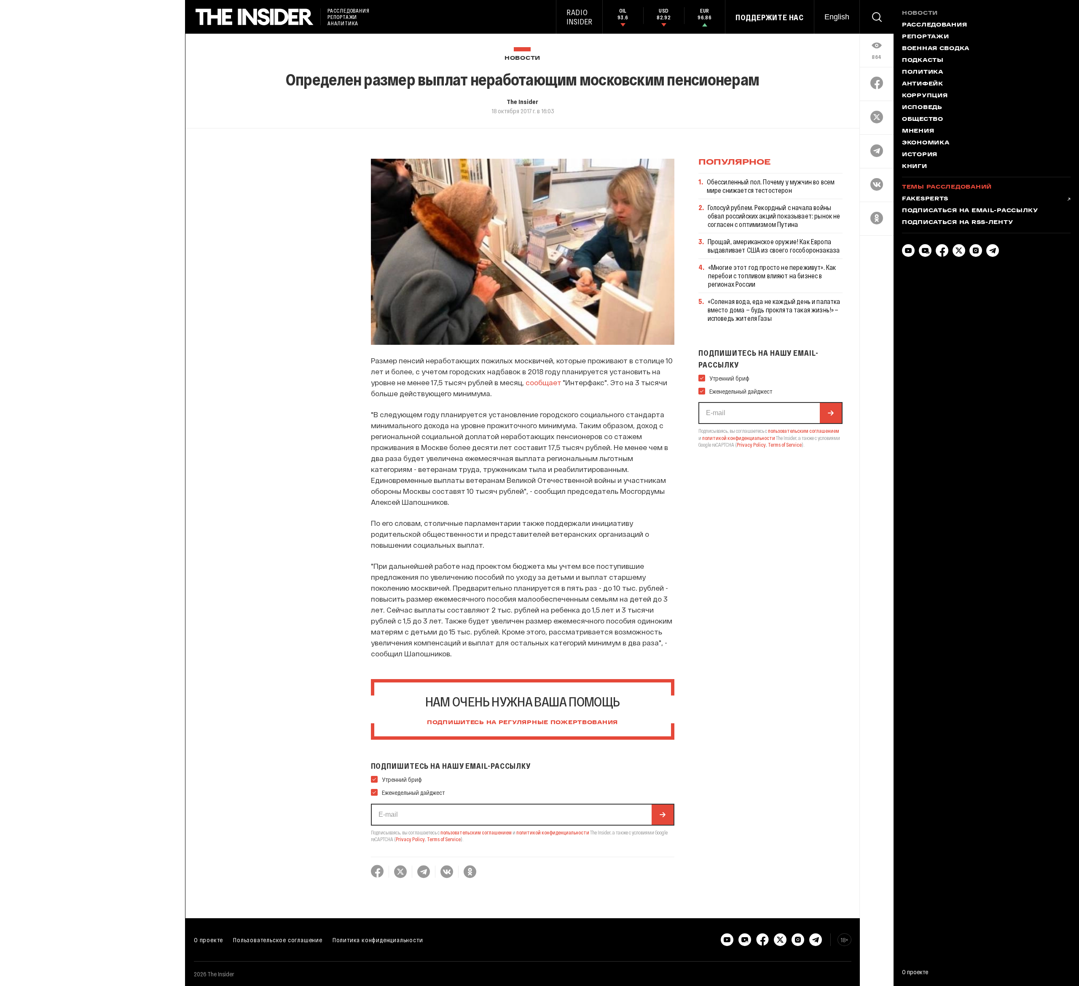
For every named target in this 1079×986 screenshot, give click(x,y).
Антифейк (922, 84)
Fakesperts (925, 199)
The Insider (522, 101)
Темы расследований (947, 187)
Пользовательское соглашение (277, 939)
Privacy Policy (410, 839)
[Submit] (663, 815)
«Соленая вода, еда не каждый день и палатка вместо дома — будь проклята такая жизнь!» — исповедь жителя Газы (774, 309)
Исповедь (922, 107)
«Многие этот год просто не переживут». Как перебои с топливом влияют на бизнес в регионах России (772, 275)
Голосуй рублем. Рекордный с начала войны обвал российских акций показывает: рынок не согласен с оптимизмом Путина (774, 215)
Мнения (918, 131)
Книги (914, 166)
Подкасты (923, 60)
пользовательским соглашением (476, 832)
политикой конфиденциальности (552, 832)
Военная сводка (935, 48)
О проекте (208, 939)
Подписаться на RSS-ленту (957, 222)
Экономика (925, 143)
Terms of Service (444, 839)
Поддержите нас (769, 17)
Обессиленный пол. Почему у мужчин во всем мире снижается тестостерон (771, 186)
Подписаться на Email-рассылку (970, 210)
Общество (922, 119)
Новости (522, 58)
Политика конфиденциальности (378, 939)
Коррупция (924, 96)
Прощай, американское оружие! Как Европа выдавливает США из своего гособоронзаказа (774, 245)
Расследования (934, 25)
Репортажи (925, 37)
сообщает (543, 382)
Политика (922, 72)
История (919, 154)
